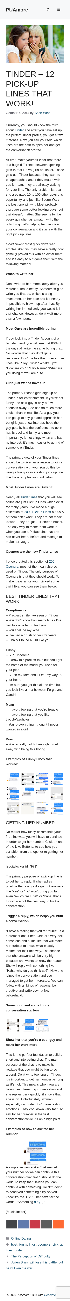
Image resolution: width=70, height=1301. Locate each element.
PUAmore (17, 9)
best (14, 1244)
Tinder (19, 130)
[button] (48, 10)
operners (44, 1244)
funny (23, 1244)
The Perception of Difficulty (31, 1256)
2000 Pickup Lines (37, 512)
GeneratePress (53, 1295)
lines (32, 1244)
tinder (19, 1250)
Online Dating (21, 1238)
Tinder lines (29, 497)
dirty (37, 1202)
